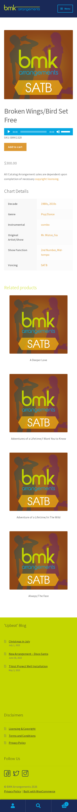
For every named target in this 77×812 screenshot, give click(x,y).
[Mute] (58, 132)
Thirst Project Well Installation (28, 666)
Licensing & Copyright (22, 728)
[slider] (66, 131)
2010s (52, 204)
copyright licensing (47, 179)
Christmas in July (19, 641)
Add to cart (15, 147)
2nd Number (48, 250)
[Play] (9, 132)
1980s (44, 204)
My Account (13, 806)
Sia (56, 235)
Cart (59, 802)
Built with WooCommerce (39, 791)
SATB (44, 265)
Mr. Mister (47, 235)
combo (45, 224)
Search (38, 806)
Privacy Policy (17, 743)
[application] (38, 131)
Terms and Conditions (22, 735)
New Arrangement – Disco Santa (28, 654)
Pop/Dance (48, 214)
